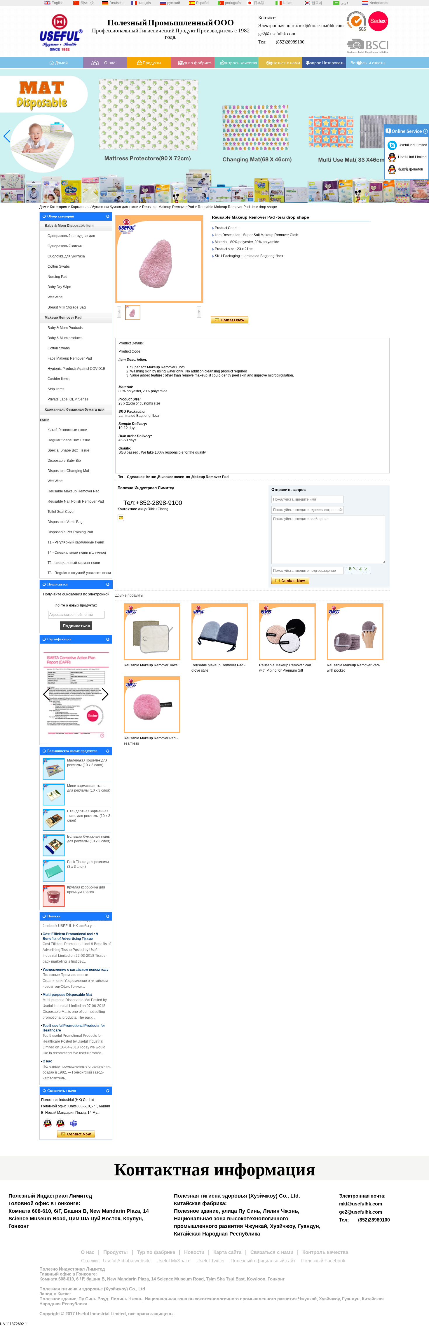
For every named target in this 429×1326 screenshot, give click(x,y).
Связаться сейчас (76, 1134)
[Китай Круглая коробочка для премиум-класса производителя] (54, 896)
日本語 (259, 3)
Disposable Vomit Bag (65, 522)
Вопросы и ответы (367, 62)
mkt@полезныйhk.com (321, 25)
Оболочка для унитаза (66, 256)
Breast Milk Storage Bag (67, 307)
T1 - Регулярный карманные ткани (76, 542)
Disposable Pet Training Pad (70, 532)
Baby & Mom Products (65, 328)
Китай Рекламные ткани (67, 430)
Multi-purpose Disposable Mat (67, 987)
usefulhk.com (282, 33)
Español (202, 3)
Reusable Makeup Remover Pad (168, 207)
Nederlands (378, 3)
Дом (42, 207)
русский (173, 3)
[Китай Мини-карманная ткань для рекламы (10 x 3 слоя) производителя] (54, 794)
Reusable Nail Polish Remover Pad (76, 501)
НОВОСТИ (51, 1079)
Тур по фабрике (195, 62)
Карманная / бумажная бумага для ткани (104, 207)
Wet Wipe (55, 297)
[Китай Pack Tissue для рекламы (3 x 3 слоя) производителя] (54, 871)
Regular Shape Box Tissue (69, 440)
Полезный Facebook (323, 1260)
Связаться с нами (283, 62)
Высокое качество (174, 477)
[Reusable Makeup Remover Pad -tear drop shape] (159, 259)
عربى (344, 3)
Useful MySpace (173, 1260)
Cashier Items (58, 379)
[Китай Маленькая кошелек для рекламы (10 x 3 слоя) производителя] (54, 769)
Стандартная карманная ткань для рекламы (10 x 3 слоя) (88, 816)
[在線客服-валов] (47, 1123)
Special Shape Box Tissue (68, 450)
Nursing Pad (57, 277)
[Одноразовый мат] (214, 136)
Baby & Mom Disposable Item (69, 226)
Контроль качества (239, 62)
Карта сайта (227, 1252)
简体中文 (88, 3)
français (144, 3)
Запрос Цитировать (325, 62)
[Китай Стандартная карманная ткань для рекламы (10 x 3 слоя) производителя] (54, 820)
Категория (58, 207)
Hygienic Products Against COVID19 (76, 369)
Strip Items (56, 389)
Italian (287, 3)
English (58, 3)
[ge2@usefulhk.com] (121, 518)
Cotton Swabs (59, 266)
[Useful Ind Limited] (60, 1123)
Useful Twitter (210, 1260)
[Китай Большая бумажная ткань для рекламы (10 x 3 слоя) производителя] (54, 845)
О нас (109, 62)
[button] (198, 198)
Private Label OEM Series (68, 399)
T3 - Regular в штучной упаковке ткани (79, 573)
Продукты (152, 62)
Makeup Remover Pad (63, 318)
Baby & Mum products (65, 338)
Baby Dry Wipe (59, 287)
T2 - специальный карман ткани (74, 563)
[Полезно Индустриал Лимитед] (61, 53)
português (233, 3)
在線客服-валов (409, 169)
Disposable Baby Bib (64, 461)
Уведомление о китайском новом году (76, 962)
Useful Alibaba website (127, 1260)
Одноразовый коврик (65, 246)
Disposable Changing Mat (68, 471)
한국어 (317, 3)
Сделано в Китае (141, 477)
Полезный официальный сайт (263, 1260)
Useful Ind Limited (412, 145)
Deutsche (117, 3)
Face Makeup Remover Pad (70, 358)
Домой (61, 62)
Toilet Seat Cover (61, 512)
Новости (194, 1252)
